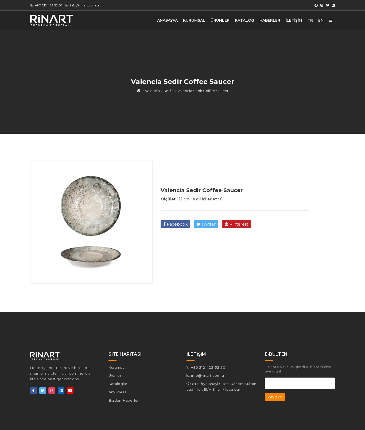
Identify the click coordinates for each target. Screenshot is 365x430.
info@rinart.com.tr (84, 5)
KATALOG (244, 20)
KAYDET (274, 397)
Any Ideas (117, 392)
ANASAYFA (167, 20)
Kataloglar (117, 384)
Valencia (219, 59)
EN (321, 20)
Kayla (217, 44)
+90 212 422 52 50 (48, 5)
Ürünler (114, 375)
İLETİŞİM (294, 20)
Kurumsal (117, 367)
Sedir (168, 91)
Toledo (218, 52)
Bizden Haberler (123, 400)
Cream (218, 36)
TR (310, 20)
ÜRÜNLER (220, 20)
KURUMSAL (194, 20)
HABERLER (269, 20)
